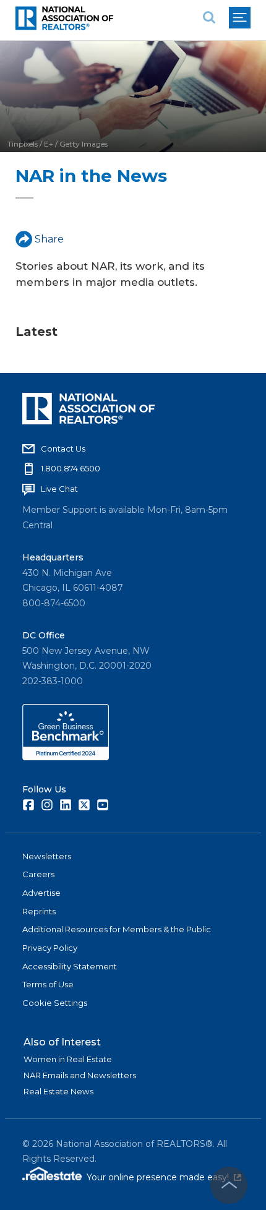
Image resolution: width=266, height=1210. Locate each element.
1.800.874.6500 (70, 468)
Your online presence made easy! (164, 1177)
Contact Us (63, 448)
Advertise (41, 893)
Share (49, 239)
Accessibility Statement (69, 966)
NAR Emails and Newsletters (80, 1075)
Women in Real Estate (68, 1059)
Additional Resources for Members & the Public (116, 929)
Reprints (39, 911)
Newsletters (46, 856)
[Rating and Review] (65, 757)
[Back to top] (228, 1185)
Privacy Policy (49, 948)
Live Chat (59, 489)
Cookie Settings (54, 1003)
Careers (38, 874)
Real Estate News (58, 1091)
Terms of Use (48, 984)
